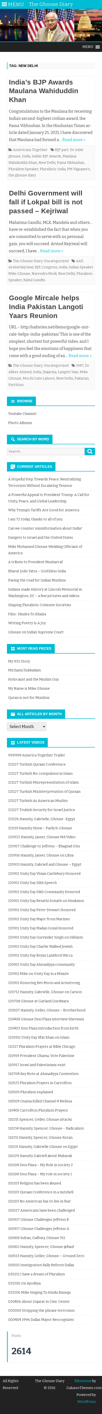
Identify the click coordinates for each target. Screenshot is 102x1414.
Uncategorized (56, 261)
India (26, 156)
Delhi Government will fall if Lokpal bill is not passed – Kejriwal (45, 202)
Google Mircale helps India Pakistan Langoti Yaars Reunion (46, 307)
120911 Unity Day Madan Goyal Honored (40, 928)
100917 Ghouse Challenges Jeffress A (38, 1229)
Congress (49, 267)
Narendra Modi (44, 274)
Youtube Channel (22, 414)
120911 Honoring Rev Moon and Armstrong (44, 983)
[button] (87, 47)
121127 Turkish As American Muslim (38, 801)
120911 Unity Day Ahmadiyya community (41, 965)
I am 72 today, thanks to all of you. (35, 519)
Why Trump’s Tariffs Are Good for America (43, 510)
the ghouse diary (22, 175)
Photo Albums (20, 423)
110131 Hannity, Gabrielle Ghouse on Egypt (43, 1147)
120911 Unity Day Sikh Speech (32, 883)
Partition (16, 385)
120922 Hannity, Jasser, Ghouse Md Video (42, 837)
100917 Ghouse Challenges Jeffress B (38, 1220)
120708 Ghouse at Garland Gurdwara (38, 1001)
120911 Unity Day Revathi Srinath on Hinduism (46, 901)
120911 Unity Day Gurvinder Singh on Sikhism (45, 937)
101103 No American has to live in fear (39, 1201)
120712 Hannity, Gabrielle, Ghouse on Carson (45, 992)
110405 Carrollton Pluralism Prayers (38, 1110)
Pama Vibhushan (70, 163)
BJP (37, 267)
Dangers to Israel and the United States (40, 538)
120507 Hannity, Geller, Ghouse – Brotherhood (46, 1010)
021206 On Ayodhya (24, 1283)
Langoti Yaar (68, 372)
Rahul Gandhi (34, 280)
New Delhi (47, 163)
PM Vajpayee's (78, 169)
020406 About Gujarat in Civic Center (39, 1302)
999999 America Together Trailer (36, 755)
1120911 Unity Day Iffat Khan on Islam (38, 1037)
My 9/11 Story (19, 661)
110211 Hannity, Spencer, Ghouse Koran (40, 1137)
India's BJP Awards (46, 156)
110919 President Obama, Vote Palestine (41, 1056)
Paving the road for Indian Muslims (37, 580)
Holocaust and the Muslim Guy (33, 679)
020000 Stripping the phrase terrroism (41, 1310)
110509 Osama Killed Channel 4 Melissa (40, 1101)
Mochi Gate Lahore (39, 378)
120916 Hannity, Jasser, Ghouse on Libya (41, 855)
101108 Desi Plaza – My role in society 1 (40, 1174)
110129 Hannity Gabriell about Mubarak (40, 1156)
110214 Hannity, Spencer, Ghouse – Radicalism (46, 1128)
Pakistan (82, 378)
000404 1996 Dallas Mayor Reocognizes (41, 1320)
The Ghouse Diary (27, 261)
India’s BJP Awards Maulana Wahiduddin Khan (43, 91)
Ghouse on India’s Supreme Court (36, 632)
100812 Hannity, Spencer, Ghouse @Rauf (41, 1247)
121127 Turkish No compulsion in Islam (40, 773)
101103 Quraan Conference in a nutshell (40, 1192)
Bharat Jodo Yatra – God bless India (37, 571)
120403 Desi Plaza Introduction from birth (43, 1028)
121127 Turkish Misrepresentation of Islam (43, 782)
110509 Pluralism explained (30, 1092)
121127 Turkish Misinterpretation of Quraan (44, 792)
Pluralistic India (53, 169)
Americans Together (30, 150)
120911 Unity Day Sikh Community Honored (44, 892)
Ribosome (83, 1381)
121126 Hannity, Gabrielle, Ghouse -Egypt (41, 819)
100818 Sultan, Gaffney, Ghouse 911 (36, 1238)
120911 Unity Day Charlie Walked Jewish (40, 946)
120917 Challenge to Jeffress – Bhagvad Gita (44, 846)
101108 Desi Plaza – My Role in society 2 (40, 1165)
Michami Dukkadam (24, 670)
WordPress (86, 1402)
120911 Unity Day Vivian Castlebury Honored (44, 874)
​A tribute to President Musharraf (35, 562)
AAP (79, 261)
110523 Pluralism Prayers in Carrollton (40, 1083)
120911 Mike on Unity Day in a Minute (38, 974)
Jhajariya (49, 372)
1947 (79, 366)
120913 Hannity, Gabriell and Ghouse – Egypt (44, 864)
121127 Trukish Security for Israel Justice (41, 810)
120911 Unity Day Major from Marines (39, 919)
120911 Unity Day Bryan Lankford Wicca (40, 955)
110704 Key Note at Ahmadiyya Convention (43, 1074)
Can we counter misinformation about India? (45, 528)
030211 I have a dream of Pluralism (36, 1274)
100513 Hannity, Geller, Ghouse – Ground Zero (46, 1256)
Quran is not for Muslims (29, 698)
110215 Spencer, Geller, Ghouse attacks (40, 1119)
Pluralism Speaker (23, 169)
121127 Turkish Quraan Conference (37, 764)
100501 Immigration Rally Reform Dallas (41, 1265)
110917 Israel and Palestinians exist (37, 1065)
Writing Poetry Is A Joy (27, 623)
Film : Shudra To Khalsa (27, 614)
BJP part (62, 150)
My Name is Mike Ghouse (29, 688)
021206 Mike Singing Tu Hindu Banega (39, 1292)
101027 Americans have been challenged (41, 1210)
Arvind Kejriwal (20, 267)
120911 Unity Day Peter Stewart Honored (42, 910)
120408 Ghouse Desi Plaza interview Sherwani (46, 1019)
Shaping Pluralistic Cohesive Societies (39, 605)
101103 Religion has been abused (34, 1183)
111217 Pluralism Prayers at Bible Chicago (41, 1047)
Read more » (73, 139)
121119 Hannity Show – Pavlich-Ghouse (40, 828)
